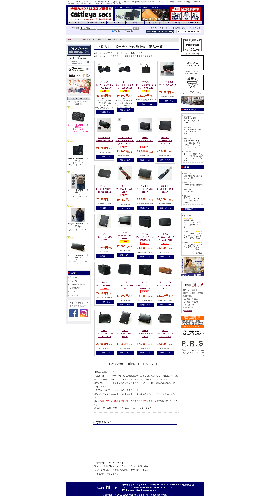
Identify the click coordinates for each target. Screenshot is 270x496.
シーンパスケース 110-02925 (124, 333)
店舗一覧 (73, 281)
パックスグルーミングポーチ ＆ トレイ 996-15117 (146, 85)
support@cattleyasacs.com (142, 490)
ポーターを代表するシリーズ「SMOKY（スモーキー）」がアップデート (194, 157)
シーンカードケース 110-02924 (144, 333)
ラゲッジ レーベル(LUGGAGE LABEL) (192, 72)
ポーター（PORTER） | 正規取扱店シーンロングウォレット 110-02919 (78, 259)
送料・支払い (181, 28)
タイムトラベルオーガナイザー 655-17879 (165, 237)
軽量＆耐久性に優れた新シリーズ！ (193, 177)
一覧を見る (198, 253)
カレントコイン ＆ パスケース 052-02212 (104, 189)
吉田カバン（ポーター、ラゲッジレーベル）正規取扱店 (136, 7)
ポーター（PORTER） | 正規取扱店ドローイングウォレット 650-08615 (78, 162)
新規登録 (163, 28)
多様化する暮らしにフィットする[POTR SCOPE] (193, 120)
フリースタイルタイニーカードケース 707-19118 (125, 140)
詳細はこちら (105, 112)
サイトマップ (194, 28)
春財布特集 (188, 191)
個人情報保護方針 (77, 285)
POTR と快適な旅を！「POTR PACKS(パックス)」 (193, 131)
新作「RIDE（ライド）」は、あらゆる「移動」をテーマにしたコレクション (193, 144)
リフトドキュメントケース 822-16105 (145, 285)
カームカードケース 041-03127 (144, 140)
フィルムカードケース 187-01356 (124, 235)
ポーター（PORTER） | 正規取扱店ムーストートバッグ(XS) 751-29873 (78, 194)
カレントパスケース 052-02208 (104, 237)
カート (172, 28)
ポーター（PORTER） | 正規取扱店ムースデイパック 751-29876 (78, 227)
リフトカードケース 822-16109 (124, 285)
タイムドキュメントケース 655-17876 (145, 237)
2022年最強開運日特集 (193, 185)
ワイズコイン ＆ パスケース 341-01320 (165, 333)
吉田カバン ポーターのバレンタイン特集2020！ (193, 200)
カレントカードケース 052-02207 (144, 189)
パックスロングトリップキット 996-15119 (104, 85)
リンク (72, 292)
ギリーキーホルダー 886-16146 (124, 189)
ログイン (154, 28)
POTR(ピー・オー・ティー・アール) (192, 92)
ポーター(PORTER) (192, 54)
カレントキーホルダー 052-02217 (165, 189)
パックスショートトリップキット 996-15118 (125, 85)
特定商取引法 (75, 288)
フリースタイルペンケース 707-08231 (165, 285)
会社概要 (73, 277)
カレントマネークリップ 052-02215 (165, 140)
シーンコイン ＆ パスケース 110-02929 (104, 333)
